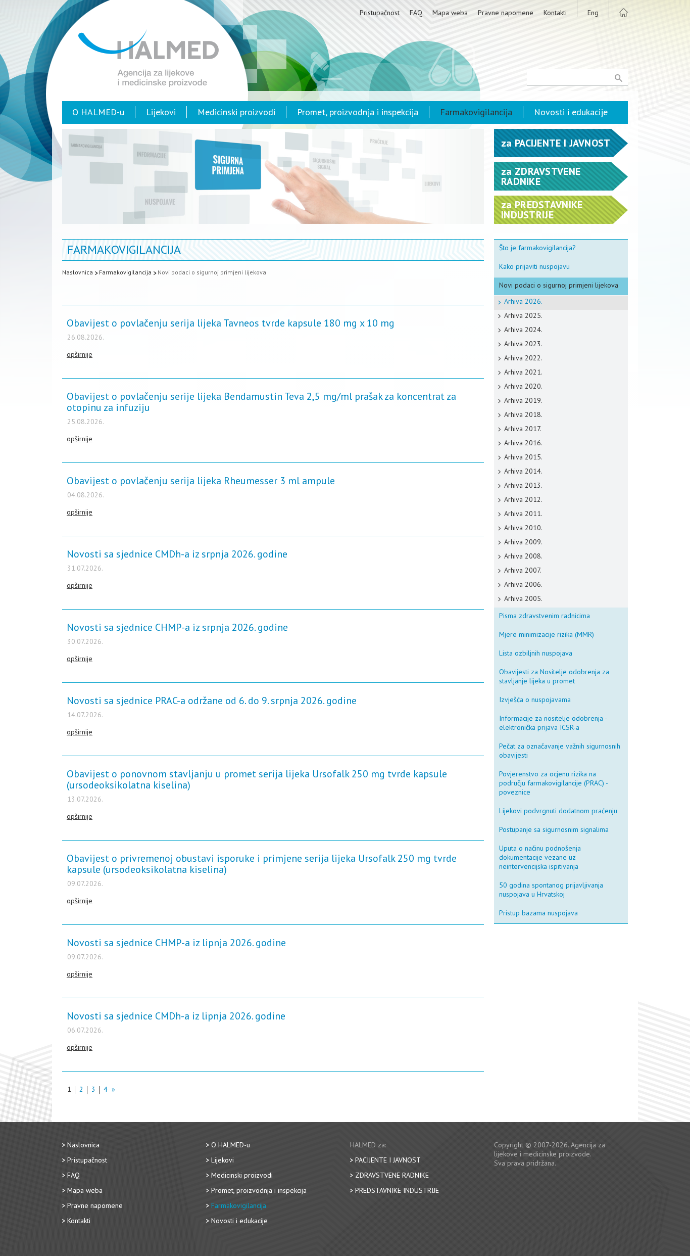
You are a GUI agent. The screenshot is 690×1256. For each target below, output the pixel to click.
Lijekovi (161, 112)
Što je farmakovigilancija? (537, 247)
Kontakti (555, 12)
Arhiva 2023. (523, 343)
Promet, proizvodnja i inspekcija (357, 112)
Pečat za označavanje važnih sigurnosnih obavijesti (559, 750)
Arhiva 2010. (523, 527)
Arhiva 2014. (523, 471)
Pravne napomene (505, 12)
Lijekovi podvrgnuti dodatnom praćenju (558, 810)
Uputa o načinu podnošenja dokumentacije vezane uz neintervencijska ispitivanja (540, 857)
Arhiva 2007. (522, 570)
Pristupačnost (380, 12)
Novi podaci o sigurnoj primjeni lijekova (212, 272)
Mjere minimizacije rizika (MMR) (546, 634)
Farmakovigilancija (476, 112)
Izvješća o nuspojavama (535, 699)
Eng (593, 12)
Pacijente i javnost (388, 1160)
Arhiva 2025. (523, 315)
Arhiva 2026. (523, 301)
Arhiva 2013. (523, 485)
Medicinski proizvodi (236, 112)
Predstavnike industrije (397, 1190)
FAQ (416, 12)
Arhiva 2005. (523, 598)
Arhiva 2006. (523, 584)
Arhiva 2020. (523, 386)
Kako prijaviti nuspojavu (534, 266)
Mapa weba (450, 12)
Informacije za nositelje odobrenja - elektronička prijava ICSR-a (553, 723)
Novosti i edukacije (571, 112)
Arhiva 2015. (523, 456)
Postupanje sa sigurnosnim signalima (554, 829)
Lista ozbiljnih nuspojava (535, 653)
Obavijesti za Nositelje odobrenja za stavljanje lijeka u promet (554, 676)
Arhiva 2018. (523, 414)
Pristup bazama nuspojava (538, 912)
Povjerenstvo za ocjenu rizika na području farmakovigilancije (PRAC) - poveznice (553, 783)
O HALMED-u (98, 112)
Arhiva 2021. (523, 372)
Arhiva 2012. (523, 499)
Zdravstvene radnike (392, 1175)
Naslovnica (77, 272)
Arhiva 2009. (523, 541)
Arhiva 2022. (523, 357)
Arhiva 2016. (523, 442)
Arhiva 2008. (523, 556)
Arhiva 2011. (523, 513)
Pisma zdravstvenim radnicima (544, 615)
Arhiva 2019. (523, 400)
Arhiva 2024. (523, 329)
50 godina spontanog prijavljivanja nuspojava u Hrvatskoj (551, 889)
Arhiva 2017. (522, 428)
